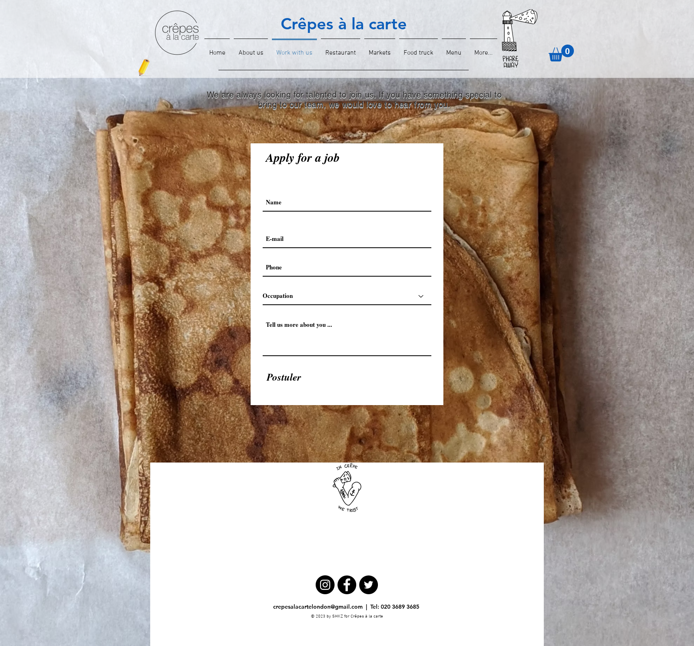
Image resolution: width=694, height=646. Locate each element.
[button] (561, 53)
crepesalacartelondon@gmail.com (318, 606)
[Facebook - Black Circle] (346, 584)
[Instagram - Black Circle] (325, 584)
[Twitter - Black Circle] (368, 584)
